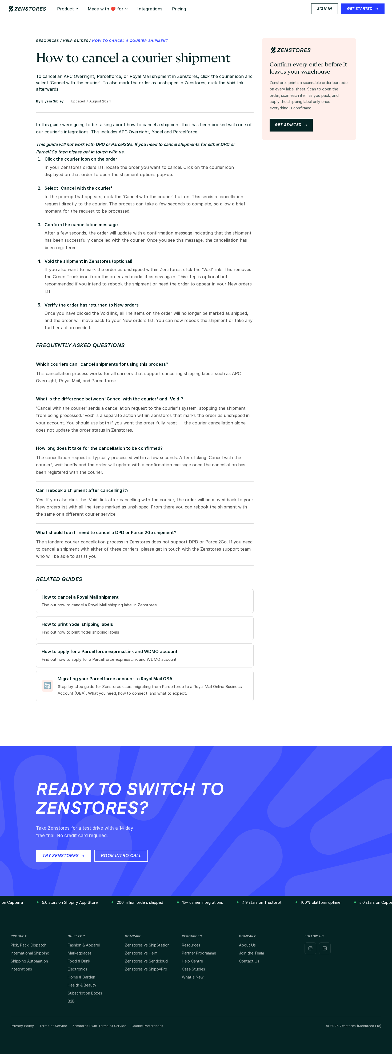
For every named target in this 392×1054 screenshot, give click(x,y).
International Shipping (30, 953)
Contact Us (249, 961)
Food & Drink (79, 961)
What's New (192, 977)
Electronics (77, 969)
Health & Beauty (82, 985)
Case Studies (193, 969)
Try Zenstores (60, 856)
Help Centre (192, 961)
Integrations (149, 8)
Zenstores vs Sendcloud (146, 961)
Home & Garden (81, 977)
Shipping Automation (29, 961)
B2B (71, 1001)
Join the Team (251, 953)
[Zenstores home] (27, 9)
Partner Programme (199, 953)
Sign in (324, 9)
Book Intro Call (121, 856)
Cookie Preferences (147, 1026)
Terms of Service (53, 1026)
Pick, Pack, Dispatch (28, 945)
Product (65, 8)
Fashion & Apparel (84, 945)
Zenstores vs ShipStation (147, 945)
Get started (288, 125)
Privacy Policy (22, 1026)
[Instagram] (310, 948)
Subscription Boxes (85, 993)
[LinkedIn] (325, 948)
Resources (47, 40)
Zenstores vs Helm (141, 953)
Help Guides (75, 40)
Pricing (179, 8)
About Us (247, 945)
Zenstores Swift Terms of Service (99, 1026)
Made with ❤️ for (105, 8)
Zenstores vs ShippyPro (146, 969)
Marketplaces (79, 953)
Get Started (359, 9)
